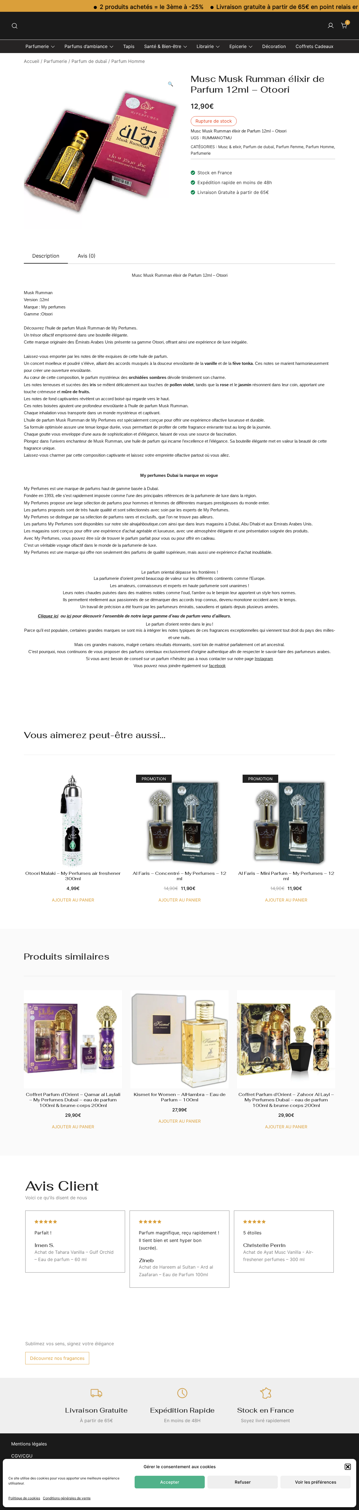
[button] (348, 1467)
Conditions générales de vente (67, 1498)
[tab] (46, 256)
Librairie (205, 46)
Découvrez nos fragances (57, 1358)
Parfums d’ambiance (86, 46)
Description (45, 256)
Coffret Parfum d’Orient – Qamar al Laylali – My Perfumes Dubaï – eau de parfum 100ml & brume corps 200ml (73, 1100)
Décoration (274, 46)
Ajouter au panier (73, 900)
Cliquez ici (48, 616)
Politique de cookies (24, 1498)
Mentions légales (29, 1444)
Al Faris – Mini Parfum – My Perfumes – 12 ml (286, 876)
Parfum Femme (289, 146)
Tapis (128, 46)
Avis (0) (87, 256)
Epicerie (238, 46)
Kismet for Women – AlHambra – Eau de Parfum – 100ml (179, 1097)
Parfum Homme (128, 61)
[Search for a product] (14, 25)
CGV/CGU (22, 1456)
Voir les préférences (315, 1482)
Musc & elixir (229, 146)
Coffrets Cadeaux (314, 46)
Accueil (31, 61)
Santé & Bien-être (162, 46)
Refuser (243, 1482)
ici (69, 616)
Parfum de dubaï (89, 61)
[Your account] (330, 25)
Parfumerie (37, 46)
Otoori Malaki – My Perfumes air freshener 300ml (73, 876)
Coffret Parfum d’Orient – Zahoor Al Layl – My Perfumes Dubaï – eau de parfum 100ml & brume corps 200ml (286, 1100)
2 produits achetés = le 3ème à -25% (126, 6)
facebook (217, 665)
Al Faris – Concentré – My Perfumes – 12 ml (179, 876)
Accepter (169, 1482)
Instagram (264, 658)
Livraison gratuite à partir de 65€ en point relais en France (273, 6)
